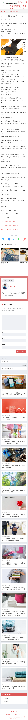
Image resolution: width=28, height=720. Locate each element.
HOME (14, 711)
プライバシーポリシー (16, 714)
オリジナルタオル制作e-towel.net (9, 229)
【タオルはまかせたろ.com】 (8, 221)
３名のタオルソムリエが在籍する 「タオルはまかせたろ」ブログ (15, 5)
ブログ (5, 701)
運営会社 (8, 714)
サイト (3, 344)
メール (4, 338)
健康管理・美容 (12, 244)
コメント (4, 313)
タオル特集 (6, 698)
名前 (3, 332)
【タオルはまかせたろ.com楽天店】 (10, 225)
